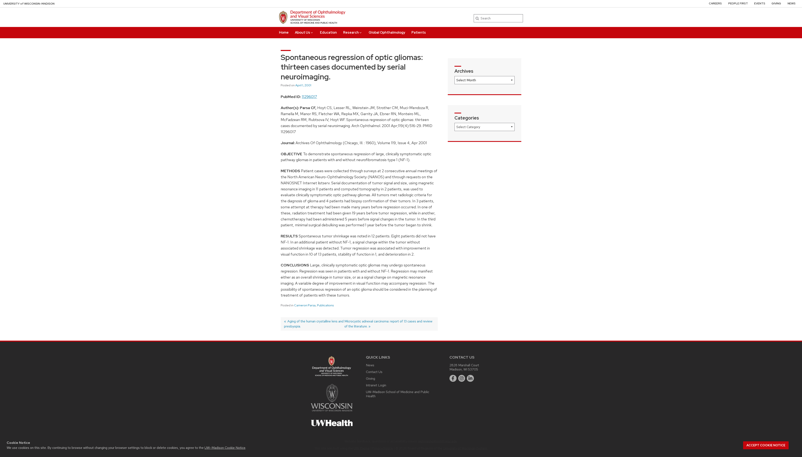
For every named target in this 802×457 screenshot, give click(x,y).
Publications (325, 305)
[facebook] (453, 378)
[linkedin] (470, 378)
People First (738, 3)
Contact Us (374, 372)
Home (284, 32)
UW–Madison (29, 3)
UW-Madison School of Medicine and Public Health (397, 394)
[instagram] (461, 378)
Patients (418, 32)
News (792, 3)
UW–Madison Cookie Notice (224, 448)
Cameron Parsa (305, 305)
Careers (715, 3)
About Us (302, 32)
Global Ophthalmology (387, 32)
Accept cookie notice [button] (765, 445)
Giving (776, 3)
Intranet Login (376, 385)
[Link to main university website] (332, 412)
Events (759, 3)
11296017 (309, 96)
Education (328, 32)
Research (351, 32)
